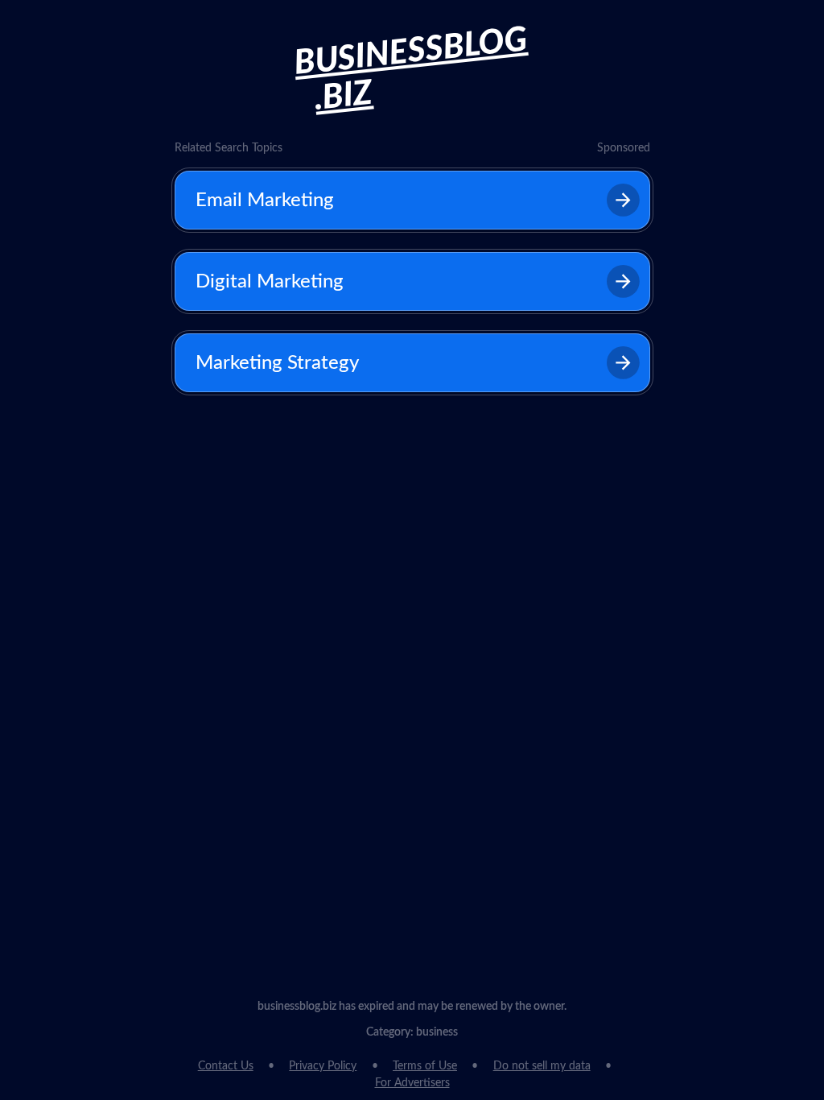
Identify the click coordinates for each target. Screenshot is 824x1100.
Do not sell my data (542, 1066)
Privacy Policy (322, 1066)
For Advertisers (412, 1083)
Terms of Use (425, 1066)
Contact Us (225, 1066)
